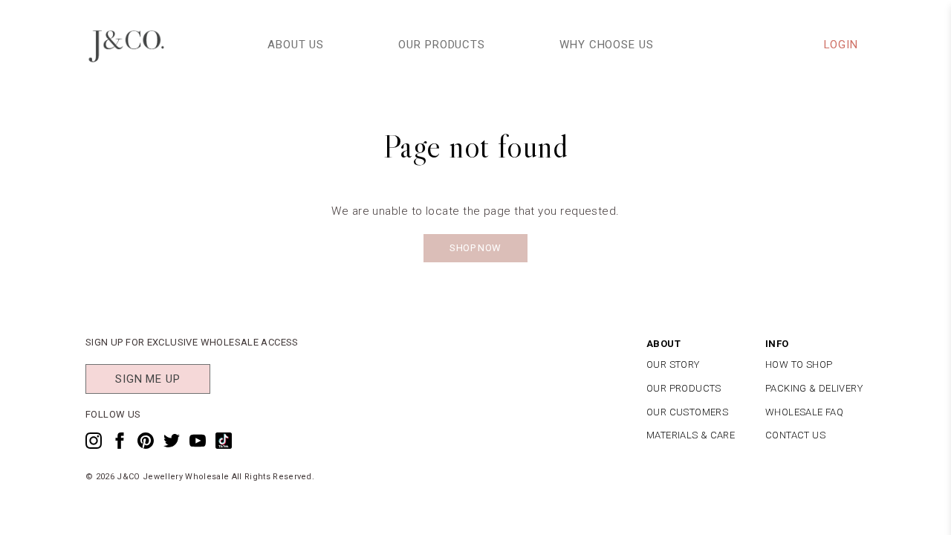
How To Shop (798, 364)
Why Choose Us (606, 44)
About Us (295, 44)
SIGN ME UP (148, 379)
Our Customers (687, 412)
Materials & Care (690, 435)
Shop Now (475, 247)
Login (841, 44)
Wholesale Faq (804, 412)
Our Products (441, 44)
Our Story (673, 364)
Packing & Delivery (814, 388)
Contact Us (795, 435)
